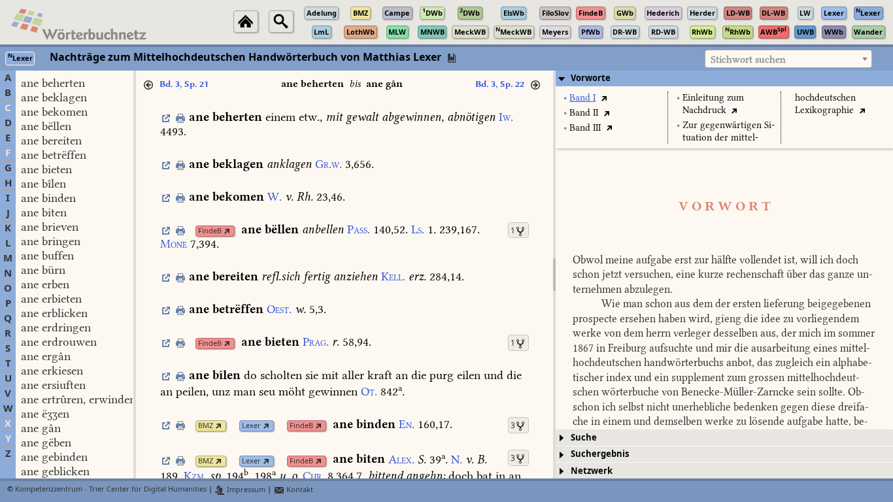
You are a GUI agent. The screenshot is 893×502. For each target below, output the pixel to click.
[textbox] (788, 59)
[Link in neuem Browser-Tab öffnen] (227, 231)
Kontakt (298, 490)
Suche (584, 437)
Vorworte (591, 78)
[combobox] (788, 59)
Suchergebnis (600, 454)
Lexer (251, 426)
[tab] (724, 78)
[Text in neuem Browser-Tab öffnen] (603, 97)
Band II (583, 112)
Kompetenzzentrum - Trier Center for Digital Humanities (111, 490)
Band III (585, 127)
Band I (582, 97)
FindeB (210, 231)
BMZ (205, 426)
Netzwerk (592, 471)
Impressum (245, 490)
